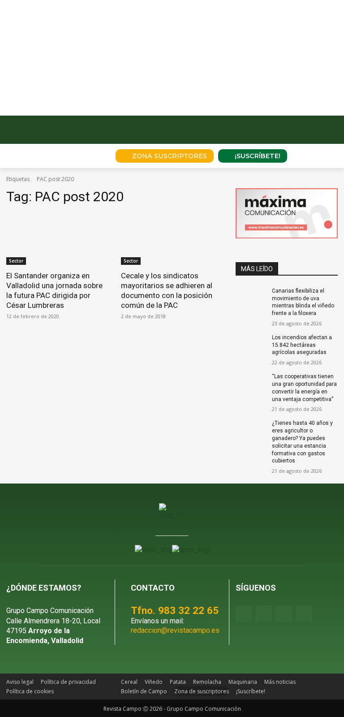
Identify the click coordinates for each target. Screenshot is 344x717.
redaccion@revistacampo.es (175, 630)
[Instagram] (263, 614)
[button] (96, 156)
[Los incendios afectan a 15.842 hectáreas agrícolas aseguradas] (251, 344)
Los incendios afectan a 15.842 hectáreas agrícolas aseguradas (302, 345)
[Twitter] (304, 614)
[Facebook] (243, 614)
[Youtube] (284, 614)
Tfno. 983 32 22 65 (175, 610)
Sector (16, 261)
